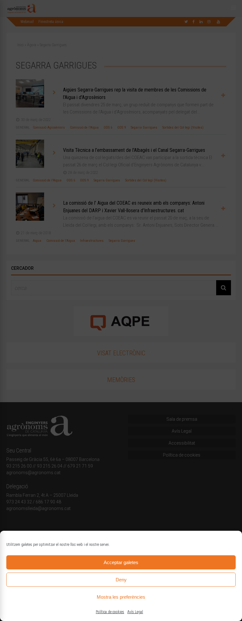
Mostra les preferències (121, 597)
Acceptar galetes (121, 562)
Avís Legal (135, 612)
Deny (121, 579)
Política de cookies (110, 612)
